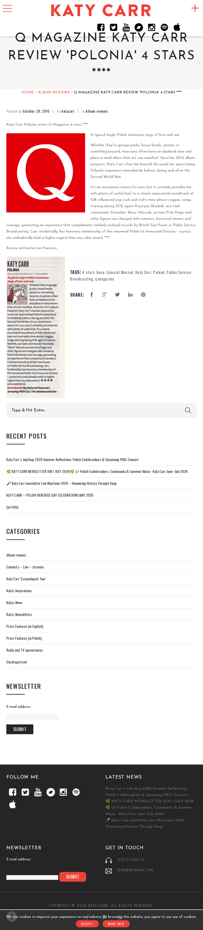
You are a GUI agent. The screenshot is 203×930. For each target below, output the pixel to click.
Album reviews (54, 92)
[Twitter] (113, 27)
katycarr (68, 111)
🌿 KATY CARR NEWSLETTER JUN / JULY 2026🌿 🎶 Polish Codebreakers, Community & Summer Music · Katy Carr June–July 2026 (97, 471)
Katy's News (14, 602)
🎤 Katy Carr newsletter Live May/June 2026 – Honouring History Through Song (61, 483)
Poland (159, 272)
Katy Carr (143, 272)
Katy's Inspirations (19, 590)
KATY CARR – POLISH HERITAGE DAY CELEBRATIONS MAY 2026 (49, 495)
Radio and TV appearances (24, 650)
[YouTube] (126, 27)
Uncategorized (16, 662)
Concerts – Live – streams (25, 567)
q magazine (104, 279)
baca (100, 272)
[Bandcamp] (138, 27)
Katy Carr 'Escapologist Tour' (26, 578)
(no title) (12, 507)
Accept (87, 924)
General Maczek (120, 272)
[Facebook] (100, 27)
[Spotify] (164, 27)
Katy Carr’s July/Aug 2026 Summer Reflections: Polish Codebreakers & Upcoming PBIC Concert (72, 459)
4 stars (88, 272)
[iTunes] (176, 27)
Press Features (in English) (24, 626)
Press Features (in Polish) (23, 638)
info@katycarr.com (136, 870)
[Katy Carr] (101, 10)
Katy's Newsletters (19, 614)
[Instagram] (151, 27)
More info (116, 924)
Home (27, 92)
